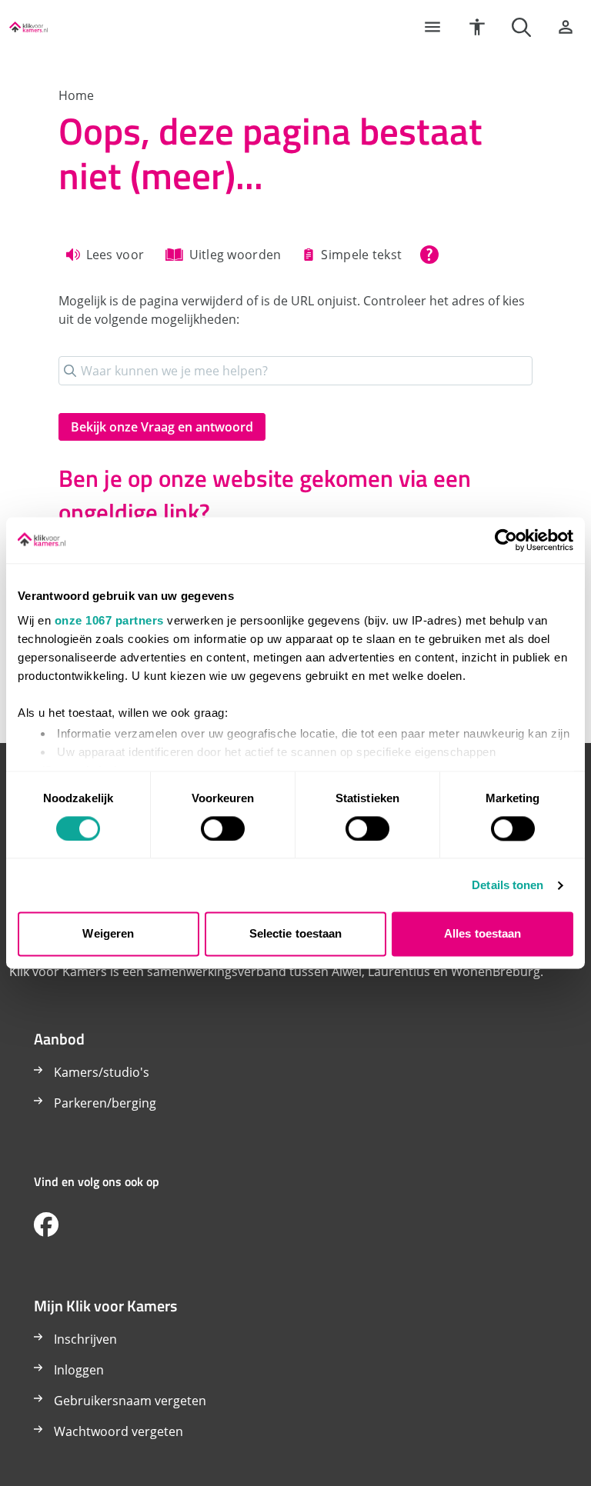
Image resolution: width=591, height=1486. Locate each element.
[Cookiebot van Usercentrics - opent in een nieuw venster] (506, 539)
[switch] (223, 828)
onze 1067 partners (109, 620)
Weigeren (108, 934)
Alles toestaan (482, 934)
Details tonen (507, 884)
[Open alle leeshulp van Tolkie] (429, 254)
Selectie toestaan (295, 934)
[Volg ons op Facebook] (46, 1225)
